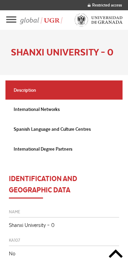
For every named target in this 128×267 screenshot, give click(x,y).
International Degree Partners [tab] (43, 149)
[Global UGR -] (41, 20)
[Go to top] (116, 255)
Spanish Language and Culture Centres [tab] (52, 129)
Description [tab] (25, 90)
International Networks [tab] (37, 109)
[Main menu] (11, 20)
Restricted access (107, 5)
